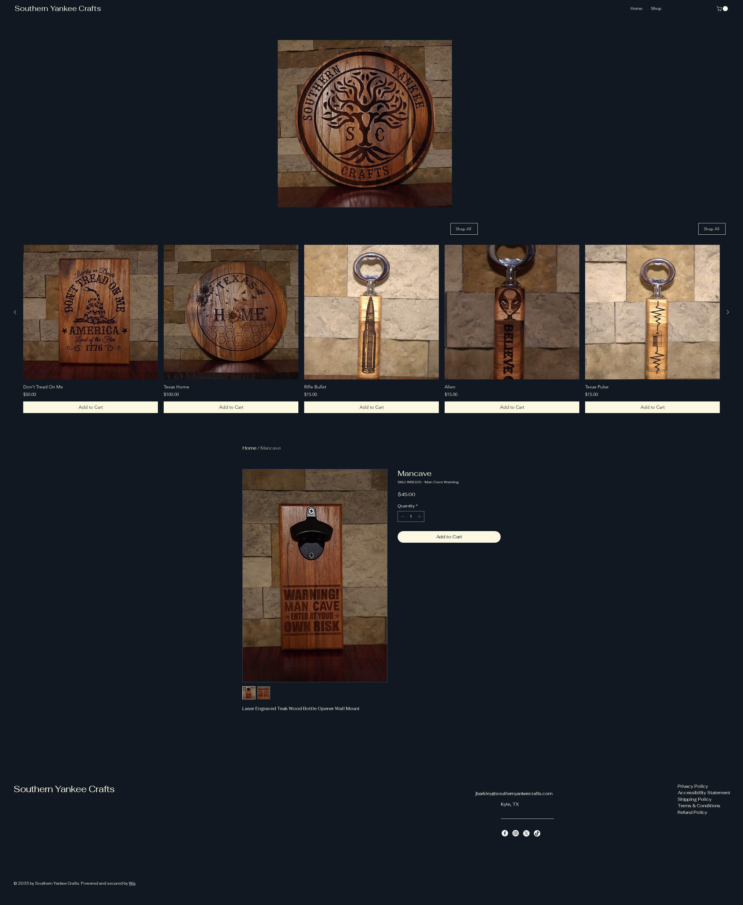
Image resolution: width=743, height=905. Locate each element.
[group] (371, 329)
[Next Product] (727, 312)
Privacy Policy (693, 786)
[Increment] (419, 516)
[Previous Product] (15, 312)
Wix (132, 883)
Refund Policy (692, 812)
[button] (723, 8)
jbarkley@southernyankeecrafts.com (514, 793)
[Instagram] (516, 833)
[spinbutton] (411, 516)
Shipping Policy (695, 799)
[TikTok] (537, 833)
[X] (526, 833)
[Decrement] (402, 516)
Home (249, 448)
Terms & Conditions (699, 805)
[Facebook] (505, 833)
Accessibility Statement (704, 792)
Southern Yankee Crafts (58, 8)
